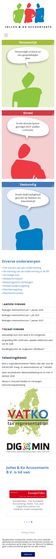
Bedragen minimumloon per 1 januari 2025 (22, 320)
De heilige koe (11, 275)
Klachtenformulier (13, 293)
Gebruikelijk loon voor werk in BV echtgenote (23, 334)
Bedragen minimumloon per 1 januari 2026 (22, 309)
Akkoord (28, 554)
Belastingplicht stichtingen (18, 282)
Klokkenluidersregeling (16, 285)
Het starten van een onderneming (22, 267)
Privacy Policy (28, 532)
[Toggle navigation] (6, 35)
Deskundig (28, 184)
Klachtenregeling (12, 289)
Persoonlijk (28, 42)
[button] (24, 522)
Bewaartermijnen (13, 278)
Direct (28, 113)
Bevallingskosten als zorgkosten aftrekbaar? (23, 349)
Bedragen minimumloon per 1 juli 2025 (20, 315)
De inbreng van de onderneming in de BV (26, 271)
